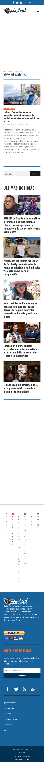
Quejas (6, 730)
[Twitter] (17, 2)
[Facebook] (13, 2)
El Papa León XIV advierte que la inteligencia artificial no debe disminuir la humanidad (21, 388)
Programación (9, 708)
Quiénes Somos (10, 703)
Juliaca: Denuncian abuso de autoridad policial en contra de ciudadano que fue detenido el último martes (22, 117)
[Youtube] (21, 2)
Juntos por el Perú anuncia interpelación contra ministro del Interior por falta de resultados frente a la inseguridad (21, 351)
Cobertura (7, 714)
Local (6, 109)
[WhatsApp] (25, 2)
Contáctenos (8, 725)
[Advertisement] (22, 40)
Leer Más (7, 158)
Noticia (11, 109)
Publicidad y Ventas (11, 719)
